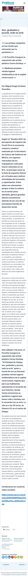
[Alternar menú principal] (24, 3)
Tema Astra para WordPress (19, 574)
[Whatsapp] (18, 557)
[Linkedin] (9, 557)
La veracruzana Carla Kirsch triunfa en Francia (7, 545)
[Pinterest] (12, 557)
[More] (21, 557)
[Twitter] (6, 557)
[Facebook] (3, 557)
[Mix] (15, 557)
